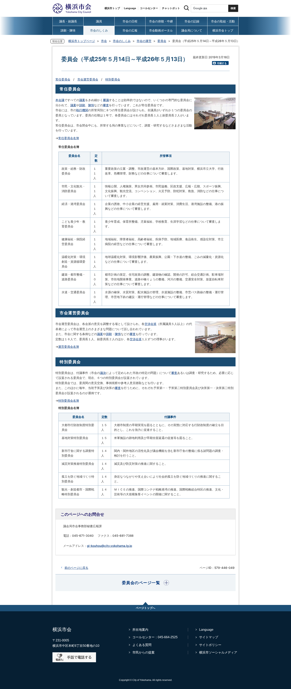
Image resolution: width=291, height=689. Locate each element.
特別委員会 (112, 79)
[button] (145, 582)
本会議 (59, 100)
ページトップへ (145, 607)
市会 (104, 41)
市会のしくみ (122, 41)
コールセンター (149, 8)
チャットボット (171, 8)
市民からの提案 (143, 652)
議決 (103, 373)
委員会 (161, 41)
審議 (106, 100)
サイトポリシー (210, 645)
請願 (82, 105)
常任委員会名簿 (68, 138)
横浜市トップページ (81, 41)
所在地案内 (140, 629)
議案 (82, 100)
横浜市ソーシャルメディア (218, 652)
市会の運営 (144, 41)
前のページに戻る (76, 568)
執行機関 (82, 110)
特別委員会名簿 (68, 400)
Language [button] (130, 8)
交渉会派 (150, 324)
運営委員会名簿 (68, 347)
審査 (106, 105)
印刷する (222, 63)
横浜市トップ (112, 8)
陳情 (91, 105)
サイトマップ (208, 637)
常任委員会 (62, 79)
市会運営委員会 (87, 79)
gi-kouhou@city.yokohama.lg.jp (109, 546)
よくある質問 (141, 645)
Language (206, 629)
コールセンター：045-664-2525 (155, 637)
